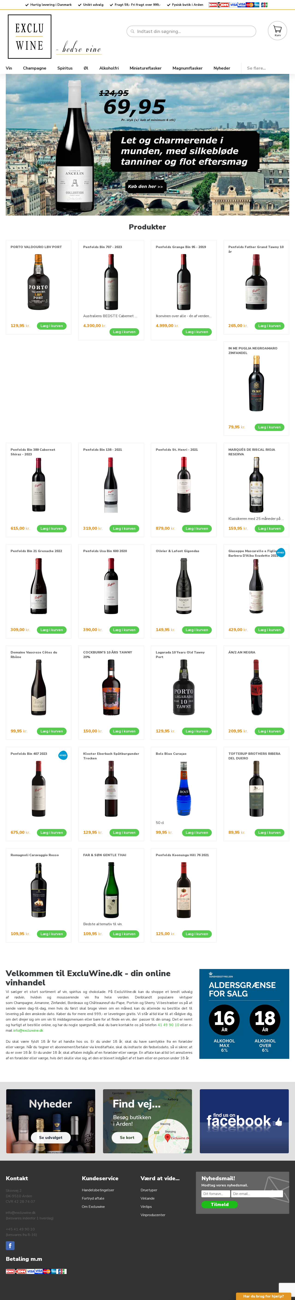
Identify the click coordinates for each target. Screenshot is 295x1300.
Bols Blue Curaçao (171, 754)
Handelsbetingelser (98, 1190)
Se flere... (256, 68)
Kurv (278, 35)
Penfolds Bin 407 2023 (29, 754)
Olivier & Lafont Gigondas (177, 551)
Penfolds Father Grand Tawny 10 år (255, 249)
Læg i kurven (52, 325)
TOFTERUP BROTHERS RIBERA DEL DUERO (254, 756)
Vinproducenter (153, 1215)
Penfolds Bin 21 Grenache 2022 (36, 551)
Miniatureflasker (146, 68)
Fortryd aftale (93, 1198)
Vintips (146, 1206)
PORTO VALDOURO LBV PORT (36, 247)
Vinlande (148, 1198)
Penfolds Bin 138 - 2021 (102, 450)
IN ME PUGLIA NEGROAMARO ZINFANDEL (252, 350)
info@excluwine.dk (28, 1030)
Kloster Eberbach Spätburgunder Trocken (111, 756)
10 (177, 1025)
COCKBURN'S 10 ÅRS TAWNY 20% (107, 654)
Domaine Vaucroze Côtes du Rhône (34, 654)
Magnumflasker (188, 68)
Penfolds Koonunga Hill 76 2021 (182, 855)
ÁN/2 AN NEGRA (241, 652)
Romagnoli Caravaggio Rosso (35, 855)
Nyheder (222, 68)
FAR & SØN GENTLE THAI (104, 855)
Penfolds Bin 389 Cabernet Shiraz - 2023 (33, 452)
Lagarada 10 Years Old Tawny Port (180, 654)
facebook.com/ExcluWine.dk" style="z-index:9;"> (249, 1092)
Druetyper (149, 1190)
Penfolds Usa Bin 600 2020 (105, 551)
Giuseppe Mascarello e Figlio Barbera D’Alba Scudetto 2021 (253, 553)
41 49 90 (166, 1025)
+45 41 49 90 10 (20, 1229)
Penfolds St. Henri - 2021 (177, 450)
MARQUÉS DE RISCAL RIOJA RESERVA (251, 452)
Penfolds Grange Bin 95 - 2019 (181, 247)
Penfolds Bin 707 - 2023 (102, 247)
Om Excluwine (93, 1206)
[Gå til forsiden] (65, 37)
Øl (86, 68)
